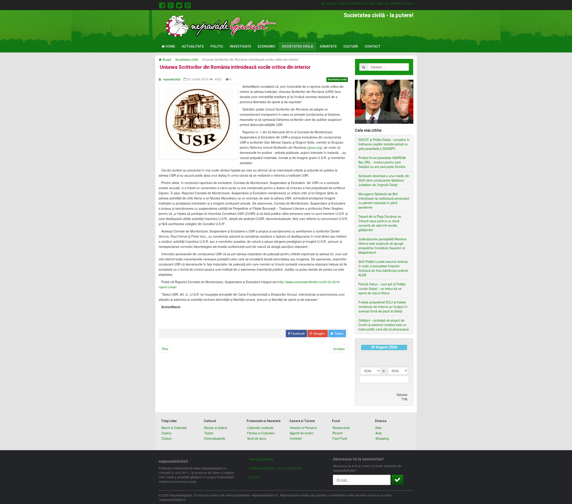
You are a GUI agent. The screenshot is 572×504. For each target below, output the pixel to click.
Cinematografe (214, 438)
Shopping (382, 438)
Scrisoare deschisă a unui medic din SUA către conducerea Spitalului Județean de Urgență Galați (383, 180)
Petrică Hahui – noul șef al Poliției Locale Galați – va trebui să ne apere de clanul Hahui (382, 288)
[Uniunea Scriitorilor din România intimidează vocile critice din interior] (198, 121)
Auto (378, 433)
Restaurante (341, 427)
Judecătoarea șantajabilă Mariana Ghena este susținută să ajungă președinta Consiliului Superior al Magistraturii (382, 246)
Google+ (319, 333)
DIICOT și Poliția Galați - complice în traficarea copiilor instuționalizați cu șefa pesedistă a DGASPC (384, 144)
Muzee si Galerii (215, 427)
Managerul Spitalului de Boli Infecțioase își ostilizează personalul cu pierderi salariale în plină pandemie (383, 200)
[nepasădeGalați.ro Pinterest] (188, 5)
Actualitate (193, 46)
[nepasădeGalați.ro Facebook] (163, 5)
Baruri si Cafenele (174, 427)
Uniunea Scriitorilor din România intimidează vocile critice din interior (235, 67)
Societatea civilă (297, 46)
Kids (378, 427)
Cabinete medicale (260, 427)
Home (170, 46)
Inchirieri (296, 438)
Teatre (208, 433)
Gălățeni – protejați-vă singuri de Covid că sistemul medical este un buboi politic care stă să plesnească (383, 324)
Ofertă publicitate (261, 459)
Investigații (240, 46)
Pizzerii (337, 433)
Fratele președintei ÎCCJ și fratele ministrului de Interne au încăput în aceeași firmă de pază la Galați (383, 306)
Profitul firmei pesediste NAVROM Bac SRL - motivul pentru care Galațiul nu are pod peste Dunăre (382, 162)
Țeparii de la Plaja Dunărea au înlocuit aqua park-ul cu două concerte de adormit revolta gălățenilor (379, 223)
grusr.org (314, 147)
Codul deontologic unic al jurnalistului (275, 468)
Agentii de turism (301, 433)
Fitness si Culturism (261, 433)
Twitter (338, 333)
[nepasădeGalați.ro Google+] (171, 5)
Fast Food (339, 438)
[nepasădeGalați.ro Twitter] (180, 5)
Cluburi (167, 438)
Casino (166, 433)
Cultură (350, 46)
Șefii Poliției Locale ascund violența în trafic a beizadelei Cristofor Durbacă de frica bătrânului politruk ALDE (383, 268)
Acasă (166, 59)
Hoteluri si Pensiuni (303, 427)
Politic (216, 46)
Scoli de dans (256, 438)
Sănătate (328, 46)
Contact (373, 46)
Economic (266, 46)
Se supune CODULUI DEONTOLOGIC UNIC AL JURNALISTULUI (367, 3)
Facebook (297, 333)
